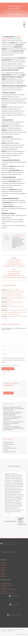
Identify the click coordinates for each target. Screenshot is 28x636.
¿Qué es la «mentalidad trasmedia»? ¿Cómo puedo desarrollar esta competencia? (12, 418)
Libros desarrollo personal (10, 448)
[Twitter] (11, 556)
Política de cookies (20, 629)
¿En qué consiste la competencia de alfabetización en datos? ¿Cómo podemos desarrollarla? (12, 413)
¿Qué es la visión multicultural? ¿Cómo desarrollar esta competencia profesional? (13, 423)
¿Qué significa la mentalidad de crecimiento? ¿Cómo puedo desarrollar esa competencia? (13, 428)
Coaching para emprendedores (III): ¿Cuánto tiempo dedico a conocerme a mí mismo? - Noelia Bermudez (13, 312)
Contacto (3, 576)
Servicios (3, 567)
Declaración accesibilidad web (7, 631)
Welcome (3, 563)
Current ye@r (6, 371)
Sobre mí (3, 565)
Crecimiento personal (8, 444)
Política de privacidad (11, 629)
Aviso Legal (3, 629)
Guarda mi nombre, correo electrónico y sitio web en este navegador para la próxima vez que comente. (13, 360)
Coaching (3, 570)
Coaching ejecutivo (8, 442)
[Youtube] (5, 556)
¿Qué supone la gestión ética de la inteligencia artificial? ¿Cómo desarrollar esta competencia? (13, 408)
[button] (2, 499)
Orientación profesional (9, 451)
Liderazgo (6, 450)
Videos (3, 574)
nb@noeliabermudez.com (9, 552)
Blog (2, 572)
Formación (6, 446)
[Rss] (8, 556)
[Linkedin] (2, 556)
